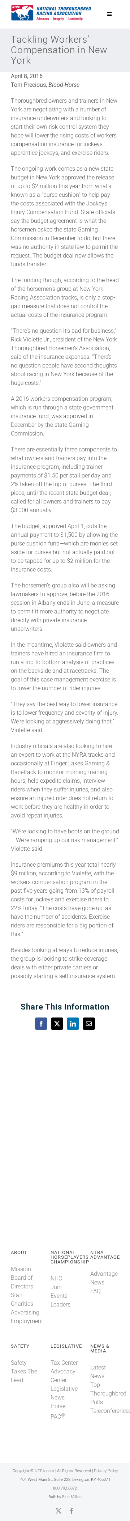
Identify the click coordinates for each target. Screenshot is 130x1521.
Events (59, 1295)
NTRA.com (44, 1471)
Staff (17, 1295)
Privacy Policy (106, 1471)
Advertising (25, 1312)
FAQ (95, 1291)
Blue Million (72, 1497)
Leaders (60, 1304)
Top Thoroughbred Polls (108, 1393)
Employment (27, 1321)
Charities (22, 1303)
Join (56, 1287)
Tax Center (64, 1362)
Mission (21, 1269)
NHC (56, 1278)
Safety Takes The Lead (24, 1371)
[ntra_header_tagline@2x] (51, 7)
